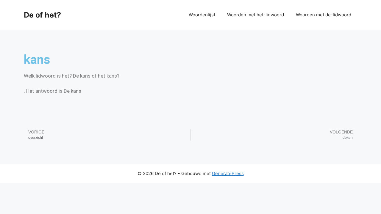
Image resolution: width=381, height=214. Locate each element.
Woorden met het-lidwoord (255, 15)
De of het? (42, 14)
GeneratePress (228, 173)
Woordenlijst (202, 15)
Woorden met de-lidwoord (323, 15)
